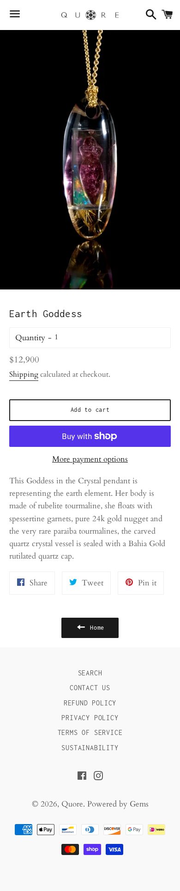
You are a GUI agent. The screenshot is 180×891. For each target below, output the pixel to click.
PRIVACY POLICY (89, 718)
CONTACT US (90, 688)
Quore (72, 804)
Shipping (23, 374)
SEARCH (90, 673)
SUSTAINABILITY (89, 748)
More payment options (90, 459)
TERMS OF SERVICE (90, 732)
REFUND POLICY (90, 703)
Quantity (30, 337)
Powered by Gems (118, 804)
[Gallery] (90, 159)
